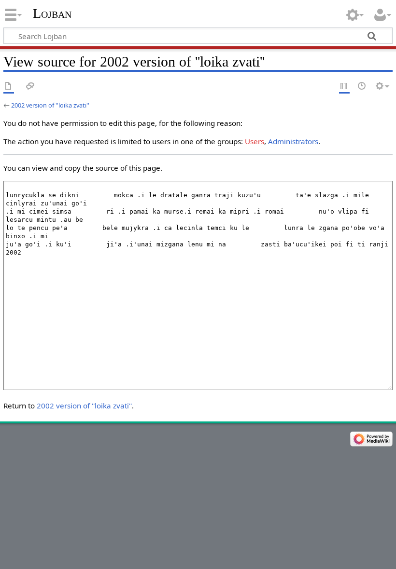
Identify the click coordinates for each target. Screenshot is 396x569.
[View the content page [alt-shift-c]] (8, 86)
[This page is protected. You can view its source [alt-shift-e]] (344, 86)
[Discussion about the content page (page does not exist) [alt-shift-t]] (30, 86)
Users (254, 141)
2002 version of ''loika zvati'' (50, 105)
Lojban (52, 13)
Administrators (293, 141)
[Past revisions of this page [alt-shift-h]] (362, 86)
